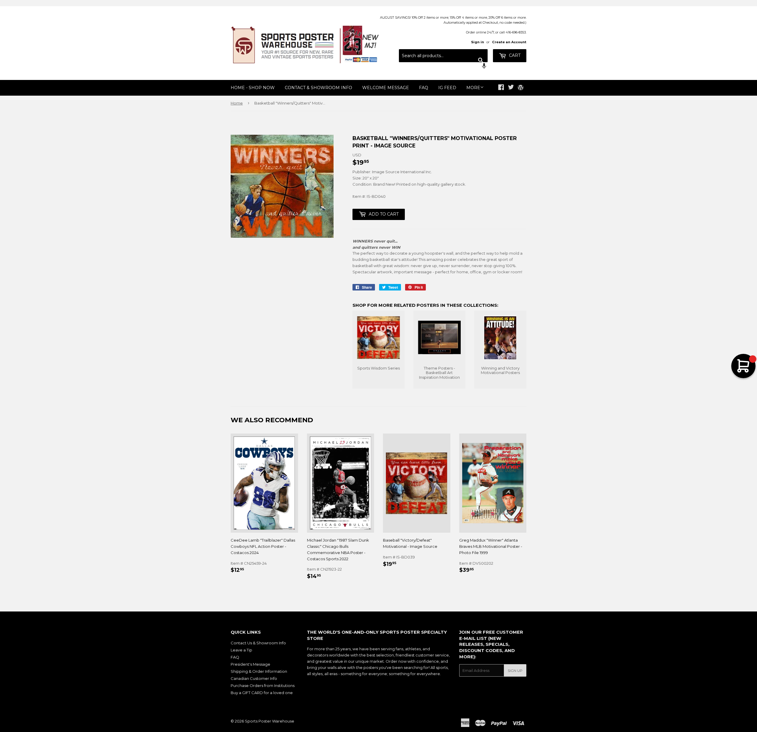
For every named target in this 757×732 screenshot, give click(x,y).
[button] (443, 66)
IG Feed (447, 87)
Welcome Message (385, 87)
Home (237, 103)
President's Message (250, 664)
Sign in (477, 42)
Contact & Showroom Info (318, 87)
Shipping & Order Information (259, 671)
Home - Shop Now (253, 87)
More (473, 87)
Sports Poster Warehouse (269, 721)
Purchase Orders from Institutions (263, 685)
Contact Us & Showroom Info (258, 642)
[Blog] (520, 88)
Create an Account (509, 42)
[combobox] (443, 55)
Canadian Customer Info (254, 678)
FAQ (423, 87)
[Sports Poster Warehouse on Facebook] (501, 88)
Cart (514, 55)
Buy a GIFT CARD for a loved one (262, 692)
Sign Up (515, 670)
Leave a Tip (241, 650)
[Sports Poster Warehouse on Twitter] (511, 88)
